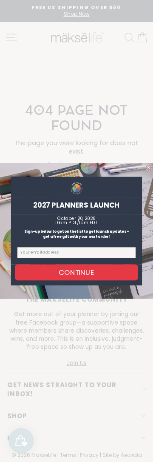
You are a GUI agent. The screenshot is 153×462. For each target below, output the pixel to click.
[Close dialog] (148, 167)
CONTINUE (76, 272)
